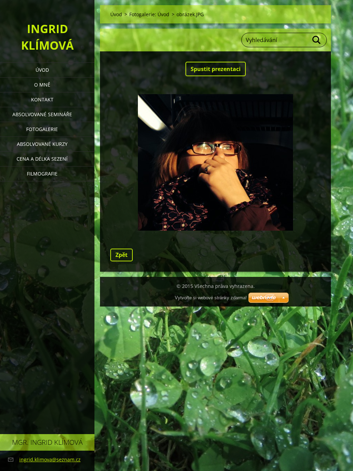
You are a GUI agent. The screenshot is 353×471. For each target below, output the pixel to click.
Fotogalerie (42, 129)
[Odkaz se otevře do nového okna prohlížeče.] (215, 162)
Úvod (42, 70)
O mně (42, 84)
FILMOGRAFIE (42, 173)
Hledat (316, 40)
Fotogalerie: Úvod (149, 14)
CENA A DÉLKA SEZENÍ (42, 159)
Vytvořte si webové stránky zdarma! (211, 297)
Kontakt (42, 99)
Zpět (121, 255)
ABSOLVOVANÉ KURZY (42, 144)
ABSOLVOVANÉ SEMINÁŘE (42, 114)
